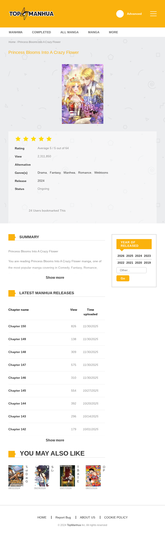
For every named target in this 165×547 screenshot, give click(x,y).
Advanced (134, 13)
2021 (129, 262)
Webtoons (101, 172)
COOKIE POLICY (116, 517)
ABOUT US (87, 517)
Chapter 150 (17, 326)
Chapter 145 (17, 390)
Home (12, 42)
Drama (42, 172)
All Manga (69, 32)
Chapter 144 (17, 403)
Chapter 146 (17, 377)
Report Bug (63, 517)
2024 (41, 180)
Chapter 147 (17, 365)
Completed (41, 32)
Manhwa (16, 32)
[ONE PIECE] (93, 475)
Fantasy (55, 172)
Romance (84, 172)
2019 (147, 262)
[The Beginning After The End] (67, 475)
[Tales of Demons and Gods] (15, 475)
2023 (147, 256)
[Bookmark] (47, 203)
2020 (138, 262)
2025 (129, 256)
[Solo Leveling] (41, 475)
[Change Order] (82, 293)
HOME (41, 517)
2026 (121, 256)
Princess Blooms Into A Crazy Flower (39, 42)
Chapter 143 (17, 416)
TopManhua (74, 525)
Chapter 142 (17, 429)
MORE (113, 32)
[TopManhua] (33, 13)
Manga (93, 32)
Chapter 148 (17, 352)
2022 (121, 262)
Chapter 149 (17, 339)
